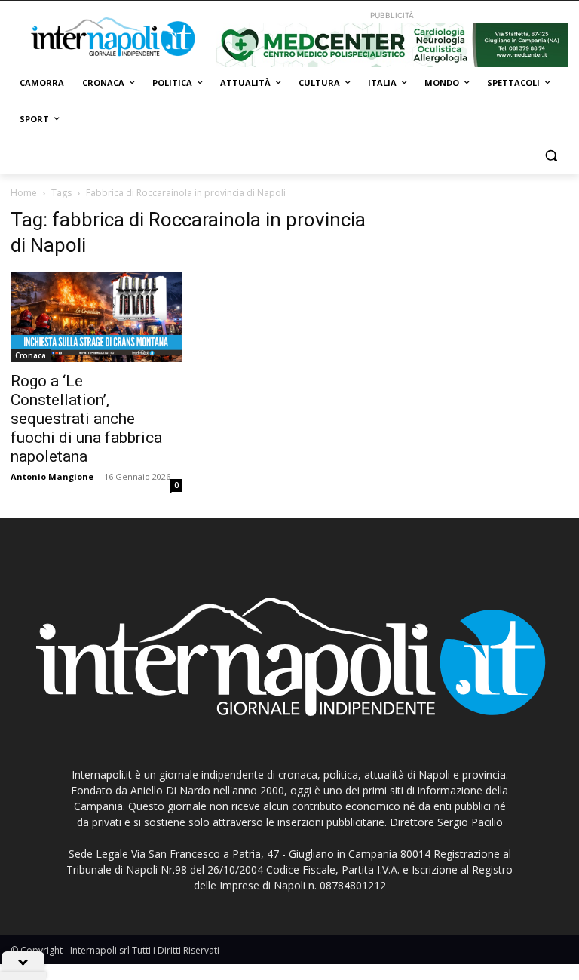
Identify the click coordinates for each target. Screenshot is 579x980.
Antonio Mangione (52, 476)
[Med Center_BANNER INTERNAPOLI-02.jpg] (392, 45)
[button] (550, 156)
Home (24, 192)
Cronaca (30, 355)
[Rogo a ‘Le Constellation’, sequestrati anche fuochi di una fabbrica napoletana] (96, 317)
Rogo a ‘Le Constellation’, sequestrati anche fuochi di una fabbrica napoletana (86, 418)
